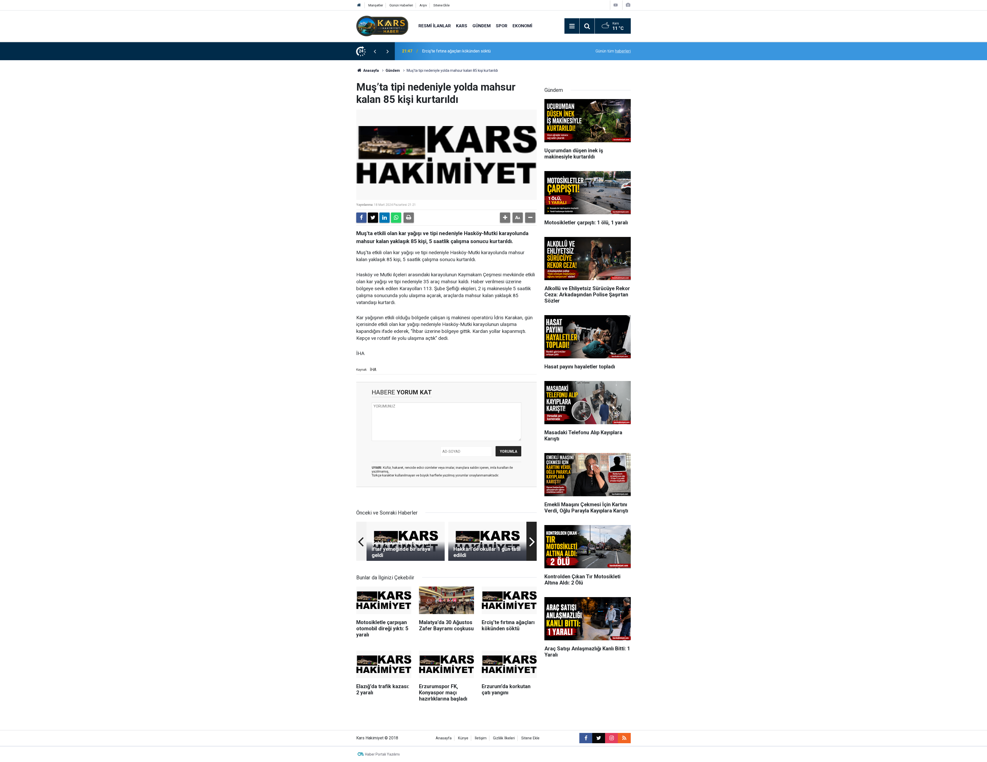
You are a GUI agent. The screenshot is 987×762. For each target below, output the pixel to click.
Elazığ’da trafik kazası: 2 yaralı (449, 51)
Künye (463, 738)
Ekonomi (522, 25)
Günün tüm (613, 51)
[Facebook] (361, 217)
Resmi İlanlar (434, 25)
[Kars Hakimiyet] (382, 25)
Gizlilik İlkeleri (504, 738)
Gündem (481, 25)
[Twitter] (373, 217)
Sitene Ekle (441, 5)
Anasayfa (370, 70)
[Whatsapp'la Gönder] (396, 217)
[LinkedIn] (384, 217)
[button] (505, 217)
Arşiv (423, 5)
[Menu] (572, 26)
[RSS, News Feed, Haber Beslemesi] (624, 738)
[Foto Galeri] (628, 5)
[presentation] (374, 51)
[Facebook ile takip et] (585, 738)
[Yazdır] (409, 217)
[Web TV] (615, 5)
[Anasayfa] (359, 5)
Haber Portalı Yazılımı (382, 754)
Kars (461, 25)
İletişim (481, 738)
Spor (501, 25)
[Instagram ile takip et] (611, 738)
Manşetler (375, 5)
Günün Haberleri (401, 5)
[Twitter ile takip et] (598, 738)
